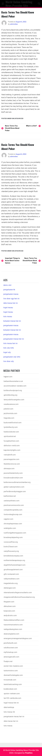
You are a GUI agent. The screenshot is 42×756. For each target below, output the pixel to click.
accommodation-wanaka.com (15, 386)
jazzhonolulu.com (10, 413)
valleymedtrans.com (11, 579)
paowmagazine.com (11, 459)
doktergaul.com (10, 588)
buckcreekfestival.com (12, 423)
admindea (14, 24)
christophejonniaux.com (13, 524)
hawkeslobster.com (11, 432)
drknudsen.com (10, 606)
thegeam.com (9, 602)
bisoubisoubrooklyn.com (13, 478)
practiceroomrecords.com (14, 505)
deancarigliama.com (11, 634)
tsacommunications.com (13, 625)
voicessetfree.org (11, 542)
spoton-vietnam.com (12, 693)
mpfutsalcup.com (10, 652)
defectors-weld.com (12, 445)
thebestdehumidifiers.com (14, 620)
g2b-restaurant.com (11, 574)
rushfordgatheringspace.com (15, 533)
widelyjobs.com (10, 528)
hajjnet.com (8, 377)
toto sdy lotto (8, 348)
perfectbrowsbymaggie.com (15, 491)
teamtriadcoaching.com (13, 684)
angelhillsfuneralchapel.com (14, 565)
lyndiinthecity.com (11, 427)
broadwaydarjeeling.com (13, 537)
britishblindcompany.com (13, 556)
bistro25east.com (10, 547)
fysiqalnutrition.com (11, 441)
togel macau (8, 312)
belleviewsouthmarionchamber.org (17, 482)
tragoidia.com (9, 418)
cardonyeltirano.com (11, 501)
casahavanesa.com (11, 404)
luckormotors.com (11, 671)
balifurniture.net (10, 496)
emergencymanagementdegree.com (18, 638)
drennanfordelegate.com (13, 675)
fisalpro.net (8, 661)
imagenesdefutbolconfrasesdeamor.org (19, 597)
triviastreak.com (10, 680)
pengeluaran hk (9, 290)
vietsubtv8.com (10, 455)
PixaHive (28, 753)
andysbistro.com (10, 615)
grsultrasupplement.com (13, 569)
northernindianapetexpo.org (14, 560)
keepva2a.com (9, 611)
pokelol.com (8, 409)
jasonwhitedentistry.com (13, 473)
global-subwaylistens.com (14, 487)
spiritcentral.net (10, 436)
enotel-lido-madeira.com (13, 666)
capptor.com (8, 519)
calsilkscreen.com (11, 648)
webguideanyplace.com (13, 629)
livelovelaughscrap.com (13, 514)
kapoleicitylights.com (12, 450)
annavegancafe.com (11, 657)
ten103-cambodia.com (12, 698)
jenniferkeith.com (10, 643)
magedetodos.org (11, 583)
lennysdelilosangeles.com (14, 400)
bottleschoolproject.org (13, 390)
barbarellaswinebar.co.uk (13, 381)
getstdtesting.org (10, 395)
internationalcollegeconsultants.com (18, 592)
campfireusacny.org (11, 551)
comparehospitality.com (13, 510)
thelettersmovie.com (12, 464)
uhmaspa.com (9, 468)
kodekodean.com (10, 689)
